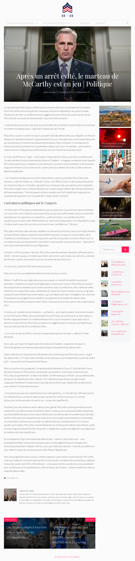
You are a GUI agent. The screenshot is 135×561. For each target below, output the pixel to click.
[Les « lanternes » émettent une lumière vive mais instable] (104, 334)
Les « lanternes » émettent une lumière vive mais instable (119, 335)
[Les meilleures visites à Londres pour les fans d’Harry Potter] (115, 216)
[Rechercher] (125, 249)
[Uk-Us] (67, 9)
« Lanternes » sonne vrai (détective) (117, 274)
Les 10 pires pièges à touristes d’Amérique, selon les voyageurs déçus (27, 532)
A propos (85, 23)
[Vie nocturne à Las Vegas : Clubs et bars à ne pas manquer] (115, 147)
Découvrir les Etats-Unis (57, 23)
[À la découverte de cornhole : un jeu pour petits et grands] (115, 238)
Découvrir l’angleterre (20, 23)
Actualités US (12, 478)
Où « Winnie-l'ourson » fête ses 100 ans (120, 324)
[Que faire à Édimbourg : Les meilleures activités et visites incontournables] (115, 125)
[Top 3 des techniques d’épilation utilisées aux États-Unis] (115, 194)
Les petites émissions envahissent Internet (117, 285)
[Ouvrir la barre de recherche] (127, 23)
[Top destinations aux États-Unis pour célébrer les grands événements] (115, 172)
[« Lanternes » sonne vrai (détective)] (104, 275)
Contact (100, 23)
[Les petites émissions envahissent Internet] (104, 285)
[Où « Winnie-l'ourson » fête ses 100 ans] (104, 324)
